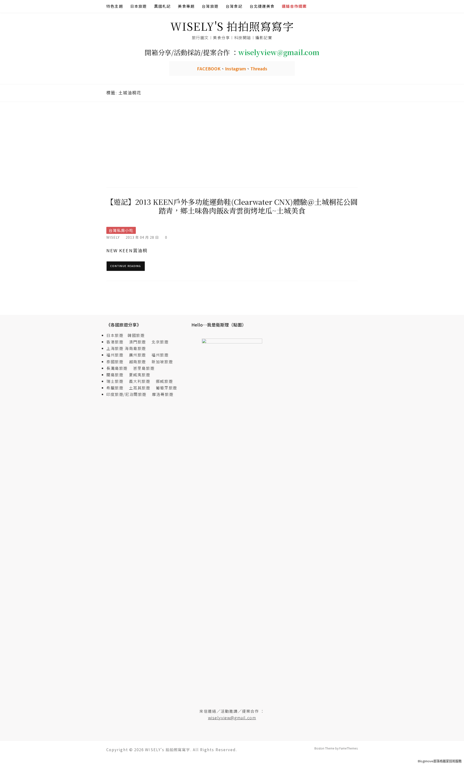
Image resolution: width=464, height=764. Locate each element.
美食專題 (186, 6)
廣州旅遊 (137, 355)
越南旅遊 (139, 361)
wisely (113, 237)
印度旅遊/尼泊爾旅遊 (128, 394)
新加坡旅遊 (162, 361)
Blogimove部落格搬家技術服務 (440, 761)
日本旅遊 (138, 6)
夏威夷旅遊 (139, 375)
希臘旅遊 (117, 388)
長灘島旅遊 (117, 368)
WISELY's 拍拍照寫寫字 (232, 26)
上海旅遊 (114, 348)
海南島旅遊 (135, 348)
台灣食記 (234, 6)
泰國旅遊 (117, 361)
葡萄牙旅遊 (166, 388)
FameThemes (348, 748)
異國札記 (162, 6)
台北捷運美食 (262, 6)
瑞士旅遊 (117, 381)
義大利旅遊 (139, 381)
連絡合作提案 (294, 6)
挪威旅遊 (164, 381)
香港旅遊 (114, 342)
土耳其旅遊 (142, 388)
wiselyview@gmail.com (232, 717)
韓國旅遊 (136, 335)
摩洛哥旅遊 (162, 394)
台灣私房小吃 (121, 230)
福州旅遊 (117, 355)
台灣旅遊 (210, 6)
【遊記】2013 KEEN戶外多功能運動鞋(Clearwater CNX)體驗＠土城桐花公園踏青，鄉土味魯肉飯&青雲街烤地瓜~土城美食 (232, 206)
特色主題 (114, 6)
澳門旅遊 (137, 342)
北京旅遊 (160, 342)
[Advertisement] (232, 144)
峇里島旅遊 (143, 368)
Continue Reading (125, 266)
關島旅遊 (117, 375)
